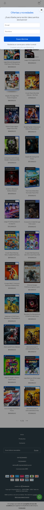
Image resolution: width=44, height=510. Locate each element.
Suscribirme (22, 39)
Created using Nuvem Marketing (22, 47)
